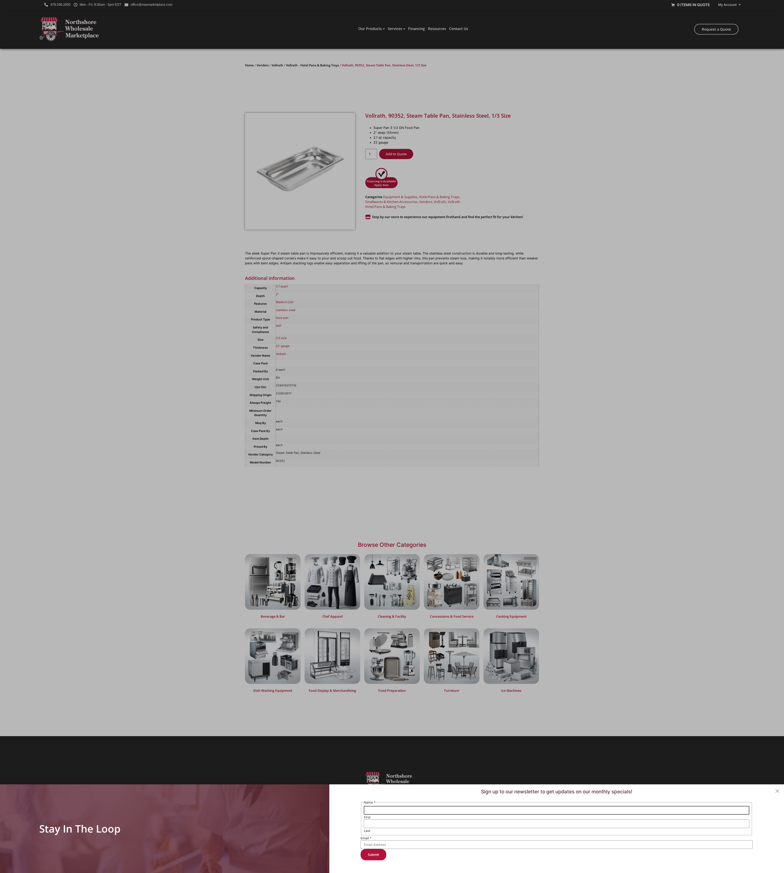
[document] (392, 436)
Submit (373, 854)
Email (366, 838)
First (367, 817)
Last (367, 830)
